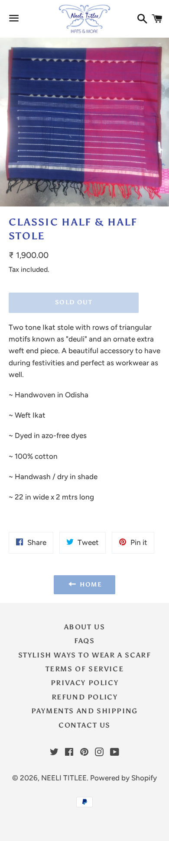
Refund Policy (85, 697)
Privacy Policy (84, 683)
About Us (84, 627)
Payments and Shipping (84, 711)
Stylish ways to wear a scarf (84, 655)
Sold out (73, 302)
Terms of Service (85, 669)
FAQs (84, 641)
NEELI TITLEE (64, 777)
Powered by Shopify (123, 777)
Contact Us (84, 725)
